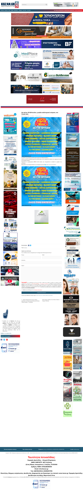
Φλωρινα (29, 10)
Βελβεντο (16, 10)
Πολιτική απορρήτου (35, 283)
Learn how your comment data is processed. (44, 295)
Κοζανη (2, 10)
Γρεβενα (20, 10)
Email (43, 255)
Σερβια (12, 10)
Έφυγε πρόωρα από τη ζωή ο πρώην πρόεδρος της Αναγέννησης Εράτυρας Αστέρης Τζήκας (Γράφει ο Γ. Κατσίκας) (30, 301)
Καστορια (24, 10)
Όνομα (23, 255)
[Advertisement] (10, 299)
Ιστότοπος (23, 260)
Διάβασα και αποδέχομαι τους (32, 289)
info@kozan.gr (74, 449)
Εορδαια (6, 10)
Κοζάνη (25, 247)
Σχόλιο (23, 265)
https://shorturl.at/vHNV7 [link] (51, 164)
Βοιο (9, 10)
